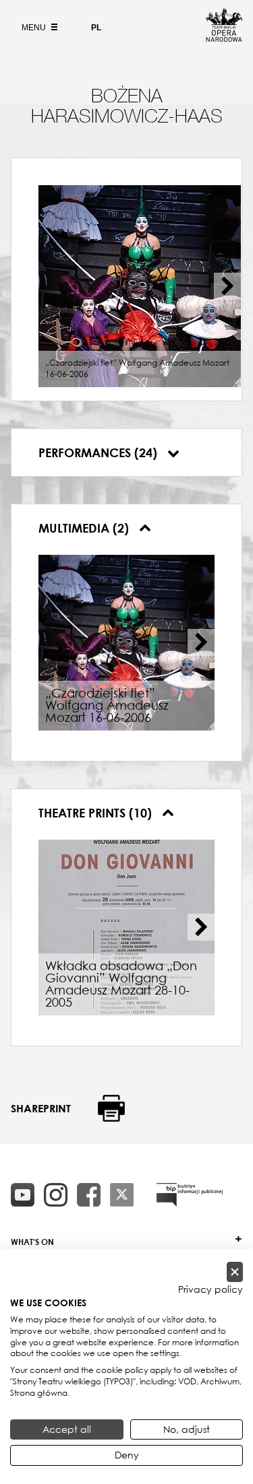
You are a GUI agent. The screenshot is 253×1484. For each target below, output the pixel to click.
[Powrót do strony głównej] (224, 37)
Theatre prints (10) (96, 812)
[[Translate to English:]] (190, 1195)
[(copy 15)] (22, 1195)
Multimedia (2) (85, 527)
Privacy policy (210, 1289)
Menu (35, 27)
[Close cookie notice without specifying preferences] (235, 1272)
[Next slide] (227, 286)
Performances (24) (99, 452)
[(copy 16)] (55, 1195)
